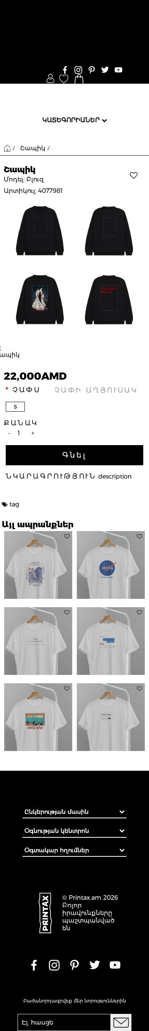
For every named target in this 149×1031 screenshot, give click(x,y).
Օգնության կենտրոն (56, 830)
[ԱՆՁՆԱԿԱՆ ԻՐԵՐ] (50, 78)
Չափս (26, 390)
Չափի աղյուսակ (96, 390)
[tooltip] (67, 536)
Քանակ (21, 423)
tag (14, 504)
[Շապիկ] (74, 265)
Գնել (74, 455)
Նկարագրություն (51, 476)
